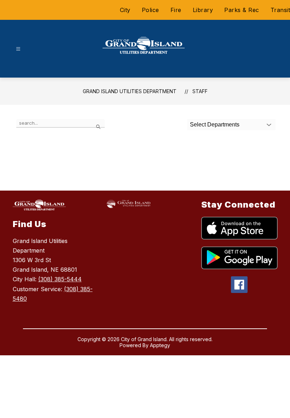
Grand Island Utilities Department (129, 91)
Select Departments (214, 125)
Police (150, 9)
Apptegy (160, 345)
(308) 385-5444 (60, 279)
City (125, 9)
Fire (175, 9)
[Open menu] (18, 49)
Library (203, 9)
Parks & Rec (241, 9)
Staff (200, 91)
